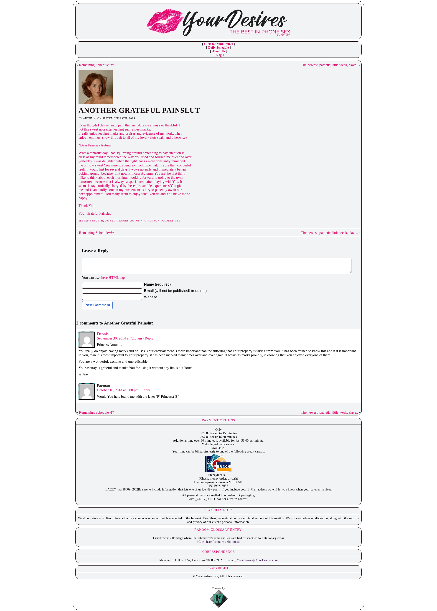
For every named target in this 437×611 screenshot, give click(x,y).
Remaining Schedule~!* (96, 65)
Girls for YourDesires (218, 44)
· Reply (148, 338)
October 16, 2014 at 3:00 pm (117, 390)
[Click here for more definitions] (218, 541)
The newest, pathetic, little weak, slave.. (329, 65)
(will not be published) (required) (175, 291)
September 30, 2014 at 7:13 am (119, 338)
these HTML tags (112, 277)
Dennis (103, 334)
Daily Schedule (218, 47)
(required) (157, 284)
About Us (218, 51)
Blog (219, 55)
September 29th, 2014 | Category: (104, 220)
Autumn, (137, 220)
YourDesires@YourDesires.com (257, 560)
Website (150, 297)
